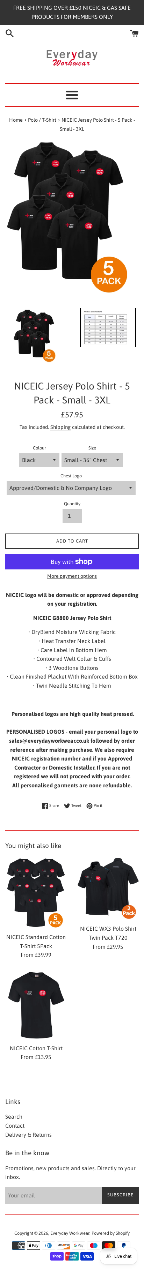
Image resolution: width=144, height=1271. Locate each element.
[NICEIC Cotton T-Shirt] (36, 1005)
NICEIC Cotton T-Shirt (36, 1048)
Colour (39, 448)
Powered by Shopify (111, 1233)
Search (13, 1116)
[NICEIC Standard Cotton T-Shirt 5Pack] (36, 893)
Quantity (72, 503)
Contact (14, 1125)
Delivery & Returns (28, 1135)
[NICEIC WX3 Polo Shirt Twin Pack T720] (108, 889)
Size (92, 448)
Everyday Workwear (69, 1233)
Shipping (60, 427)
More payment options (72, 576)
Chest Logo (71, 475)
